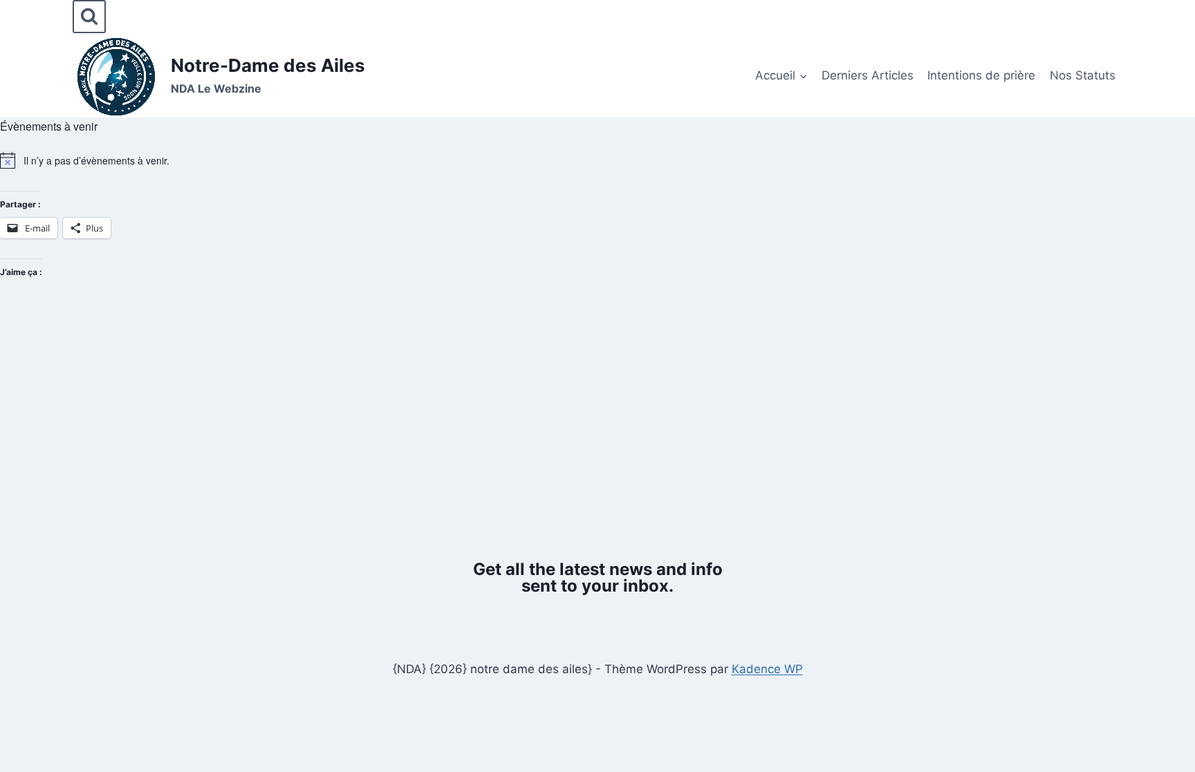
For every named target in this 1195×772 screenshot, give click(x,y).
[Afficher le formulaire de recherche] (89, 16)
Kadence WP (767, 669)
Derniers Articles (868, 75)
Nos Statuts (1082, 75)
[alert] (597, 160)
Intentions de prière (981, 75)
